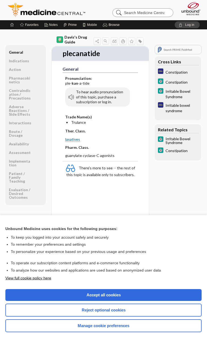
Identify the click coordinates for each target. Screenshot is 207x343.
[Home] (12, 24)
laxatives (72, 139)
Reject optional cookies (104, 310)
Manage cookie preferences (103, 325)
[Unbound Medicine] (189, 8)
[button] (112, 24)
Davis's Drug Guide (75, 39)
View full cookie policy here (28, 278)
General (16, 52)
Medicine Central (49, 10)
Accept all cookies (104, 295)
